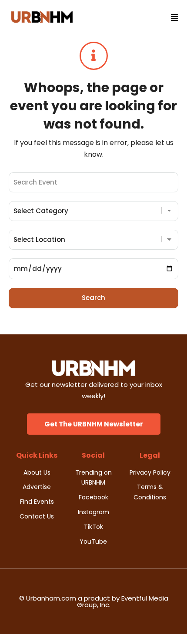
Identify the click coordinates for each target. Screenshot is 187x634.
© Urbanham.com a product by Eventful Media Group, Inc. (93, 601)
